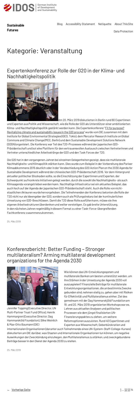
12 (125, 389)
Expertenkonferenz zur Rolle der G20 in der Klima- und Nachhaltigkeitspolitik (65, 73)
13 (128, 389)
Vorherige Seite (18, 389)
